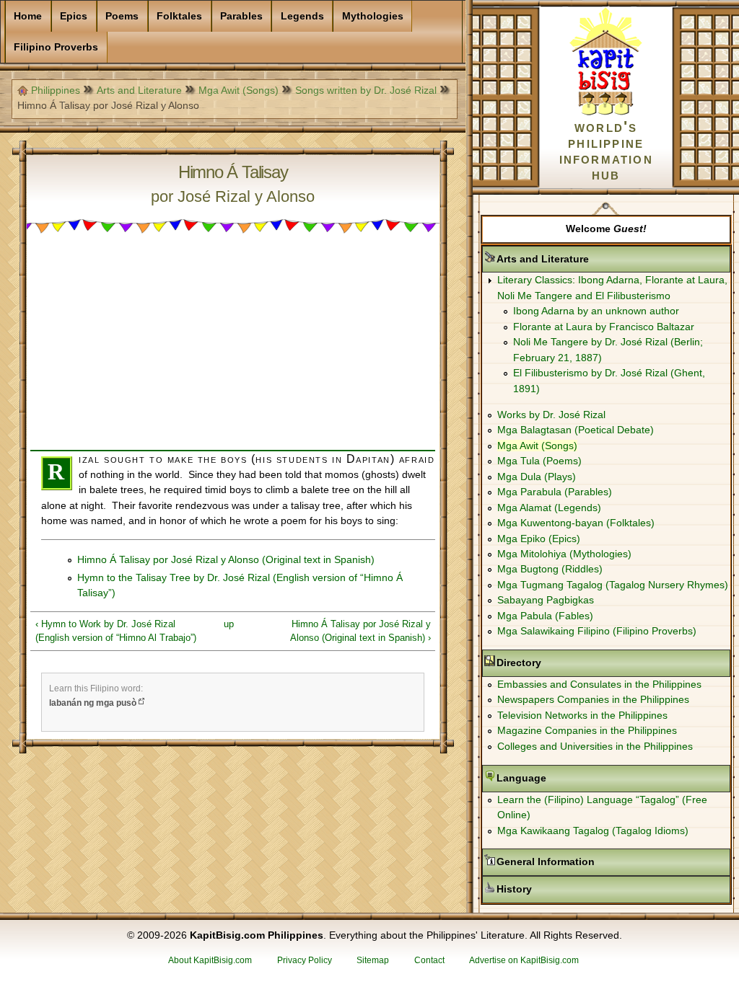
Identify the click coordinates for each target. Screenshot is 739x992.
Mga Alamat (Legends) (549, 507)
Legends (302, 16)
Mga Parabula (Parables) (554, 491)
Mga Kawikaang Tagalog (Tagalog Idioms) (592, 830)
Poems (122, 16)
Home (28, 16)
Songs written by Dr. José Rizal (366, 90)
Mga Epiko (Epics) (538, 538)
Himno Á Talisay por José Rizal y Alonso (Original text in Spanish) (226, 559)
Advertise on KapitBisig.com (524, 960)
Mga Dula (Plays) (536, 476)
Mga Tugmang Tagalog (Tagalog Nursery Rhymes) (612, 584)
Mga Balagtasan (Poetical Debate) (575, 429)
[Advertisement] (232, 349)
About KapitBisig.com (210, 960)
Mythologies (372, 16)
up (229, 624)
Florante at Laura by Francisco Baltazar (603, 326)
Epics (73, 16)
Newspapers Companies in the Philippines (593, 699)
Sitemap (373, 960)
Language (567, 778)
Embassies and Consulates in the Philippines (599, 684)
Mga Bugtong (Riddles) (550, 569)
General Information (591, 861)
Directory (564, 662)
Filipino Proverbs (56, 47)
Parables (241, 16)
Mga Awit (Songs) (238, 90)
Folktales (179, 16)
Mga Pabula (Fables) (545, 615)
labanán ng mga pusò (92, 703)
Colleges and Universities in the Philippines (595, 746)
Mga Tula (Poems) (539, 460)
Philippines (55, 90)
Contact (429, 960)
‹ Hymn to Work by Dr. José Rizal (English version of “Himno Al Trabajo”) (115, 631)
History (560, 889)
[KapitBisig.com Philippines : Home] (605, 112)
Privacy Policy (304, 960)
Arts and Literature (139, 90)
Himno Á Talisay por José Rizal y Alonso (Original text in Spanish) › (360, 631)
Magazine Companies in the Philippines (587, 730)
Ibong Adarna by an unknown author (596, 310)
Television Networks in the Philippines (582, 715)
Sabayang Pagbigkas (545, 600)
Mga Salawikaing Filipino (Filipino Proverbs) (596, 631)
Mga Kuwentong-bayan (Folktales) (576, 522)
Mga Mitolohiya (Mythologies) (564, 553)
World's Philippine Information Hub (606, 150)
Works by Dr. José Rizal (551, 414)
